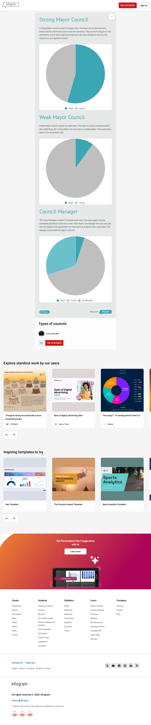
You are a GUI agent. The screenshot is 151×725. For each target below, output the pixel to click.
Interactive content (45, 606)
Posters (15, 635)
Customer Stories (97, 610)
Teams (67, 631)
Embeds (41, 610)
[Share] (41, 343)
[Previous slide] (7, 435)
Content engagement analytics (46, 623)
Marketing (68, 610)
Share (45, 312)
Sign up (144, 5)
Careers (119, 610)
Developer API (96, 631)
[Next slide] (14, 435)
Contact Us (17, 662)
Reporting (68, 614)
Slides (14, 631)
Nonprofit (68, 622)
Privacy (24, 700)
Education (68, 626)
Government (69, 618)
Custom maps (43, 637)
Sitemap (93, 639)
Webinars (94, 618)
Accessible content (45, 618)
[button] (70, 108)
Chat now (30, 662)
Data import (42, 633)
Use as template (127, 5)
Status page (95, 635)
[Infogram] (10, 5)
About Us (120, 606)
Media (66, 606)
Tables (14, 626)
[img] (86, 73)
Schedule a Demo (97, 626)
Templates (42, 646)
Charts (14, 622)
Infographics (17, 606)
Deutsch (22, 668)
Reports (15, 610)
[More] (112, 16)
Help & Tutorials (96, 606)
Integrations (42, 642)
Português (31, 668)
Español (39, 668)
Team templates (44, 629)
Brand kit (41, 614)
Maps (14, 618)
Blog (118, 614)
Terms (15, 700)
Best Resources (96, 622)
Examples (94, 614)
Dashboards (17, 614)
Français (47, 668)
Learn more (75, 551)
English (15, 668)
